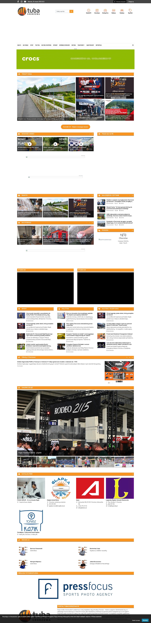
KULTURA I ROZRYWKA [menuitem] (46, 45)
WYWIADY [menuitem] (55, 45)
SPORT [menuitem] (31, 45)
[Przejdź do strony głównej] (30, 11)
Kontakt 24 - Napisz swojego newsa (75, 127)
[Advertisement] (75, 31)
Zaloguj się (131, 2)
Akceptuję (145, 620)
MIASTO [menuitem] (19, 45)
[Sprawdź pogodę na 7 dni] (105, 239)
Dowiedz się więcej (136, 620)
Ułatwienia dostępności (121, 1)
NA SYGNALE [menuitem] (25, 45)
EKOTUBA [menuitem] (74, 45)
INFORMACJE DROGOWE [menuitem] (64, 45)
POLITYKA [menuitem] (37, 45)
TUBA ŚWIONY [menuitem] (81, 45)
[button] (132, 45)
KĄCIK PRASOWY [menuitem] (90, 45)
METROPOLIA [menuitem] (99, 45)
